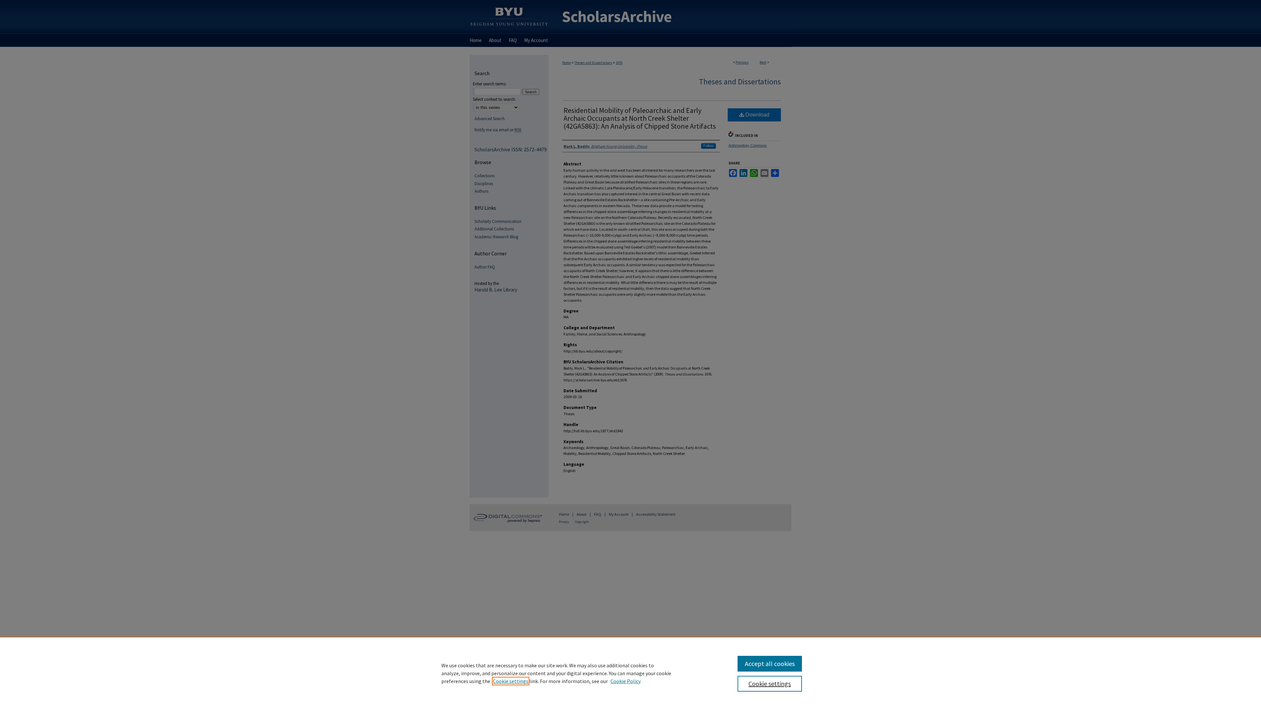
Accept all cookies (770, 663)
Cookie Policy (625, 681)
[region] (630, 673)
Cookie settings (510, 681)
